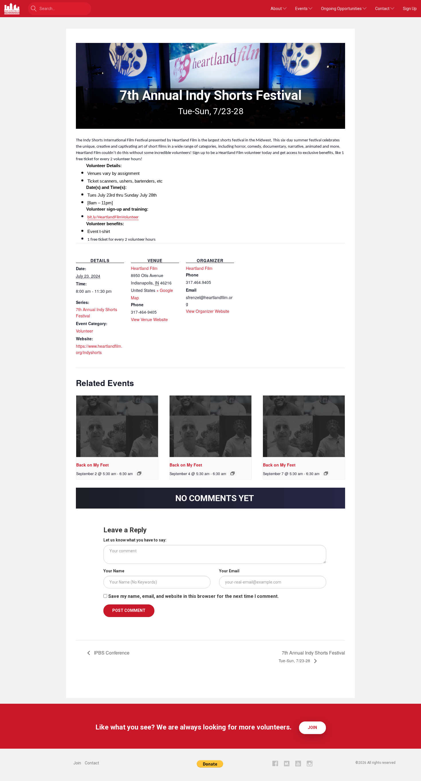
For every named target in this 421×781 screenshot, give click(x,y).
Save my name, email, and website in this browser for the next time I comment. (193, 596)
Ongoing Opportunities (342, 8)
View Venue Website (149, 319)
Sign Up (410, 8)
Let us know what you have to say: (134, 540)
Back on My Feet (92, 465)
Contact (382, 8)
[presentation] (117, 426)
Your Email (229, 571)
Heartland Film (144, 268)
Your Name (113, 571)
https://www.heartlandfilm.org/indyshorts (99, 349)
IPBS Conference (111, 652)
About (277, 8)
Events (301, 8)
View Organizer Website (207, 311)
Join (312, 727)
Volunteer (84, 331)
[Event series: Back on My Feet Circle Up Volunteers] (139, 473)
